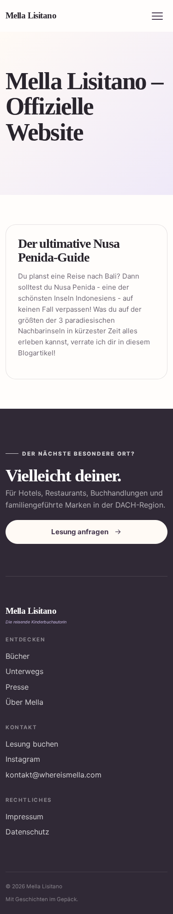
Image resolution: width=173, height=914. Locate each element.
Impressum (24, 816)
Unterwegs (24, 671)
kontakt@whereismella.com (53, 774)
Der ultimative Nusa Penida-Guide (68, 250)
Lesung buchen (32, 743)
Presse (17, 686)
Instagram (23, 759)
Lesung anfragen (79, 531)
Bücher (18, 656)
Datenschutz (27, 831)
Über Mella (24, 702)
